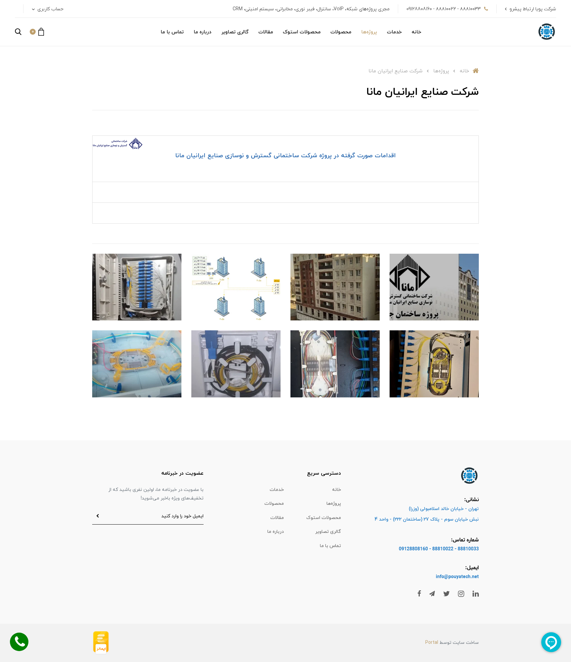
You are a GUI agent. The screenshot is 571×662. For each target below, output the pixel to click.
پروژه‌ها (369, 32)
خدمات (394, 32)
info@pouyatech (453, 577)
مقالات (265, 32)
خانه (416, 32)
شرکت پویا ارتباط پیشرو (533, 9)
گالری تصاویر (234, 32)
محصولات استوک (302, 32)
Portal (431, 643)
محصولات (340, 32)
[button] (37, 31)
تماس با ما (172, 32)
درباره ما (202, 32)
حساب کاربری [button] (49, 9)
